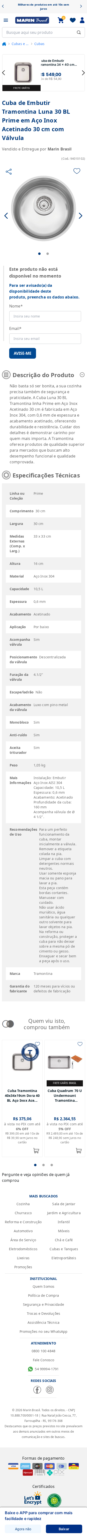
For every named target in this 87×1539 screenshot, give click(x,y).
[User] (82, 20)
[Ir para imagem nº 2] (47, 253)
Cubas (39, 43)
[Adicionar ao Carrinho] (36, 1151)
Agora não (23, 1529)
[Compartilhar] (8, 171)
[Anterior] (4, 7)
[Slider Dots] (35, 1165)
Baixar (64, 1529)
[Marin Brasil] (32, 20)
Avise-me (22, 353)
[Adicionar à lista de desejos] (76, 171)
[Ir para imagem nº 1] (39, 253)
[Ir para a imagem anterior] (6, 216)
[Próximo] (82, 7)
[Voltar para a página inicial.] (4, 44)
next (83, 72)
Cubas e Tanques (20, 43)
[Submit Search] (79, 32)
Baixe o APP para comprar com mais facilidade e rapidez (38, 1515)
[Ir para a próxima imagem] (81, 216)
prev (3, 72)
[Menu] (6, 20)
